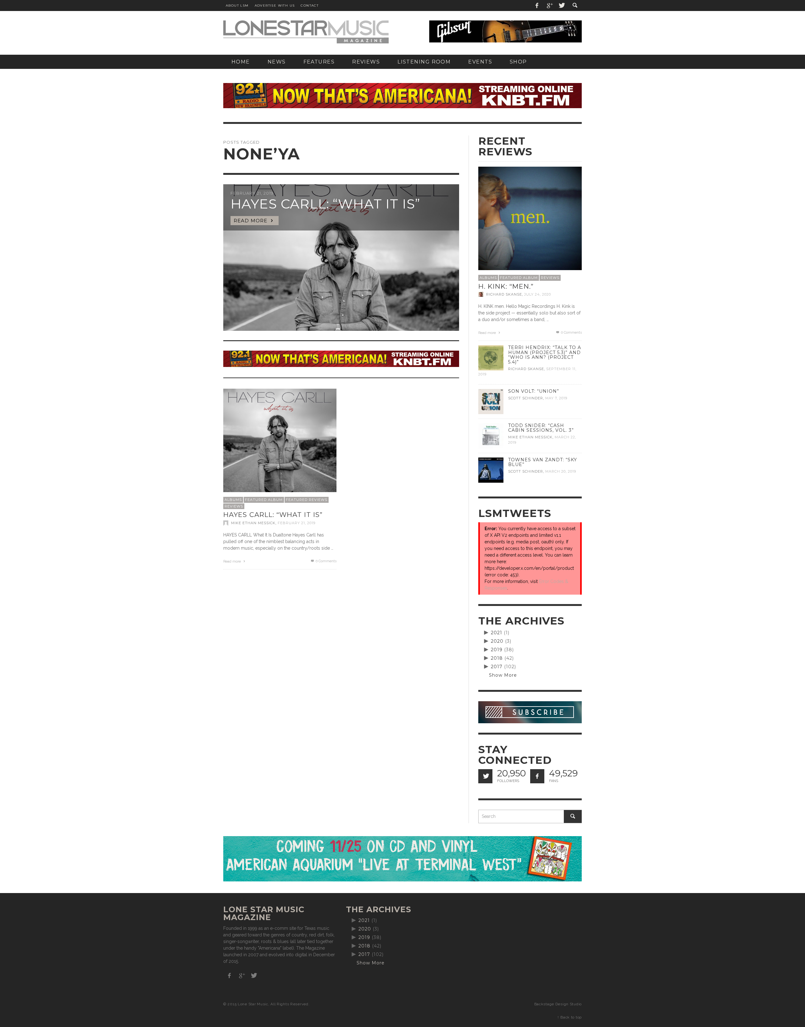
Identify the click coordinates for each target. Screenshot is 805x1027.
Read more (232, 561)
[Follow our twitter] (485, 776)
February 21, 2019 (296, 523)
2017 (496, 666)
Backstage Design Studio (558, 1004)
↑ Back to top (569, 1017)
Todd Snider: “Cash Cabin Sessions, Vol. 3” (541, 428)
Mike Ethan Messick (253, 523)
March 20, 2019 (560, 471)
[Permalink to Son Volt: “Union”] (490, 401)
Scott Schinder (525, 398)
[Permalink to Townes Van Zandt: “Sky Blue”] (490, 469)
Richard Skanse (504, 294)
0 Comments (325, 561)
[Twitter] (561, 5)
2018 (497, 658)
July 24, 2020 (537, 294)
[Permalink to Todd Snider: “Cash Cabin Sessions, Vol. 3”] (490, 435)
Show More (503, 675)
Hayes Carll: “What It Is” (273, 515)
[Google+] (549, 5)
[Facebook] (537, 5)
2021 (496, 633)
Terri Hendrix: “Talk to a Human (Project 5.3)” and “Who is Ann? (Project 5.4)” (544, 354)
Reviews (234, 506)
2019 (496, 649)
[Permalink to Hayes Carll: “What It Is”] (279, 444)
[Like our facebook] (537, 776)
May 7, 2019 (556, 398)
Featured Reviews (306, 499)
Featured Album (264, 499)
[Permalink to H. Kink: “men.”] (530, 217)
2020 (497, 641)
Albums (233, 499)
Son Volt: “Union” (533, 391)
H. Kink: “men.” (506, 286)
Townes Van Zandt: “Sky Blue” (542, 462)
